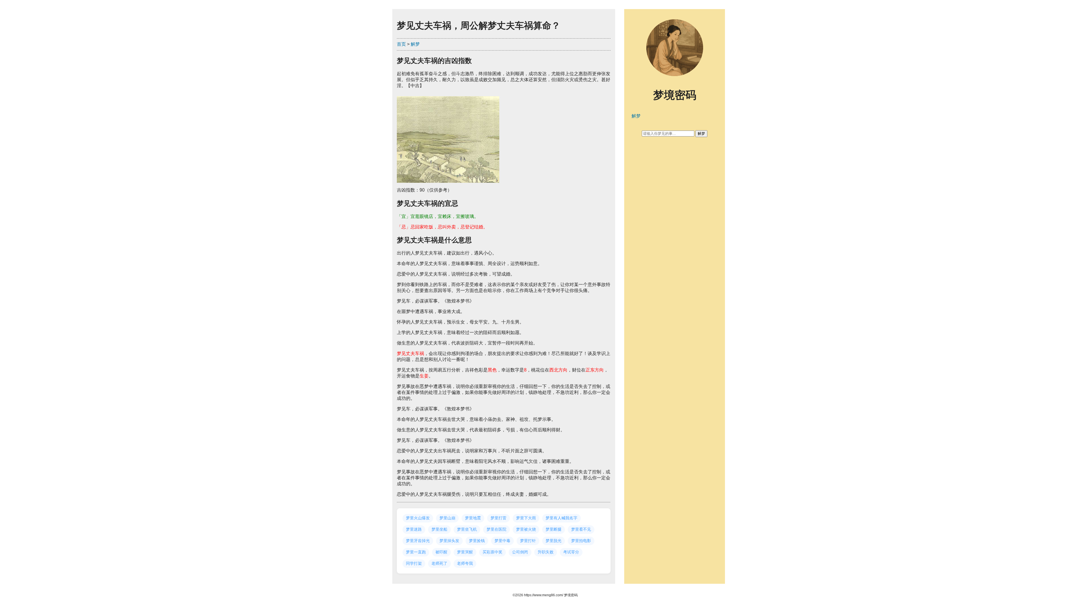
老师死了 (439, 563)
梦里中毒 (502, 540)
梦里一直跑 (416, 552)
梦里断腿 (553, 529)
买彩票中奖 (492, 552)
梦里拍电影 (581, 540)
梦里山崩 (447, 518)
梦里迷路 (414, 529)
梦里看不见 (581, 529)
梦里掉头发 (449, 540)
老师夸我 (465, 563)
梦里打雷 (498, 518)
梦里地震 (473, 518)
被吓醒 (441, 552)
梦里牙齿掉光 (418, 540)
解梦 (415, 44)
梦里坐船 (439, 529)
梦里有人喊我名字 (561, 518)
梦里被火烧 (526, 529)
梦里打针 (528, 540)
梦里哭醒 (465, 552)
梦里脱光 (553, 540)
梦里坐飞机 (467, 529)
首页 (401, 44)
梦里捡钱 (477, 540)
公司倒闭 (520, 552)
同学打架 (414, 563)
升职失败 (546, 552)
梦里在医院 (496, 529)
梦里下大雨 (526, 518)
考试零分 (571, 552)
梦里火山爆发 (418, 518)
